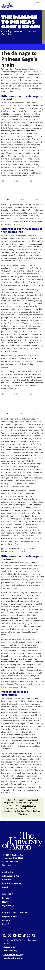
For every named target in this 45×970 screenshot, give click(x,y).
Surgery (33, 808)
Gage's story (19, 800)
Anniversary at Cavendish (17, 808)
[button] (30, 30)
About (5, 887)
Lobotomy (8, 811)
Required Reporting (13, 954)
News (5, 902)
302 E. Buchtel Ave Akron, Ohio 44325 (14, 856)
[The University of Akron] (22, 840)
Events (5, 898)
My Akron (7, 905)
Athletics (6, 894)
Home (9, 800)
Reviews (36, 811)
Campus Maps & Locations (15, 912)
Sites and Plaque (29, 805)
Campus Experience (11, 883)
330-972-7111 (12, 861)
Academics (7, 872)
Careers (6, 920)
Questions (22, 814)
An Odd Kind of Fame (22, 811)
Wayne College (9, 916)
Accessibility (9, 947)
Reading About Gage (24, 802)
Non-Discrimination (13, 958)
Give (4, 924)
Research (6, 879)
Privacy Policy (10, 950)
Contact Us (11, 865)
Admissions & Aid (10, 876)
